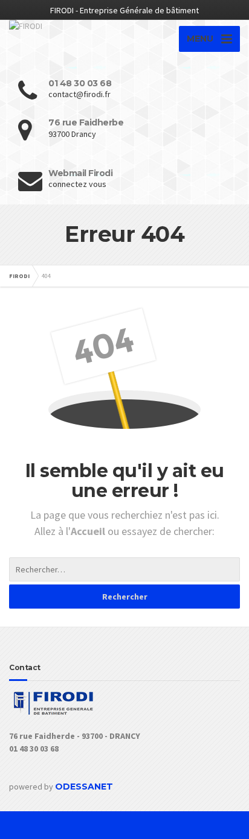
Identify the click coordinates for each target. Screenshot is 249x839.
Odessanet (84, 786)
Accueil (89, 531)
